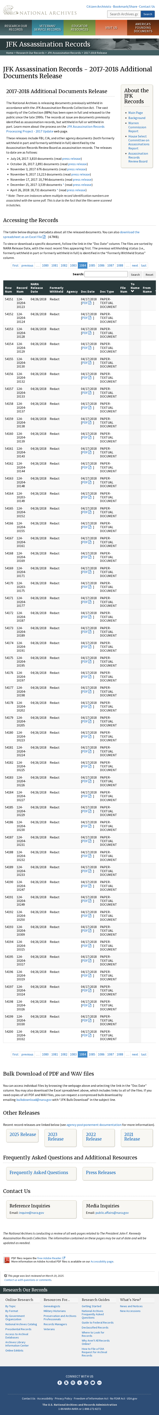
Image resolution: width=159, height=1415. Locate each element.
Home (9, 53)
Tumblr (79, 1382)
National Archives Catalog (21, 1324)
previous (27, 265)
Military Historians (55, 1311)
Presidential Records (18, 1329)
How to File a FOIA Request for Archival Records (94, 1352)
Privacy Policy (63, 1398)
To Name (135, 286)
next (135, 265)
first (15, 265)
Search (147, 14)
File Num (123, 289)
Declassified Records (95, 1327)
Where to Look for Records (93, 1334)
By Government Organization (15, 1317)
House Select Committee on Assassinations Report (138, 142)
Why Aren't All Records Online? (96, 1342)
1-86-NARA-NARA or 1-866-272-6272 (79, 1409)
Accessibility (45, 1398)
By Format (11, 1311)
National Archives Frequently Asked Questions (93, 1314)
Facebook (59, 1382)
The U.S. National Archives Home (39, 10)
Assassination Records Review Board (138, 157)
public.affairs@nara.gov (112, 1213)
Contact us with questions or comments (27, 1280)
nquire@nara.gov (32, 1213)
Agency (72, 291)
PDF (85, 303)
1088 (120, 265)
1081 (54, 265)
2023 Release (56, 1137)
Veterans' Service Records (47, 27)
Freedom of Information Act (91, 1398)
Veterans (49, 1329)
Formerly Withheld (56, 289)
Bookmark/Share (125, 6)
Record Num (22, 289)
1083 (73, 265)
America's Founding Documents (143, 27)
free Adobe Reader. (49, 1258)
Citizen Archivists (99, 6)
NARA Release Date (37, 288)
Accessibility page (102, 1261)
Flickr (99, 1382)
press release (71, 158)
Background (136, 118)
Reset (149, 275)
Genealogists (52, 1306)
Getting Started (91, 1306)
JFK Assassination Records (64, 53)
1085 (92, 265)
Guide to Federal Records (98, 1322)
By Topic (10, 1306)
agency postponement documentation (94, 1125)
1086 (101, 265)
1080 (45, 265)
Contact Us (147, 6)
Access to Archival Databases (16, 1335)
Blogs (92, 1382)
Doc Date (88, 291)
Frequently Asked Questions (39, 1172)
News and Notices (131, 1306)
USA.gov (132, 1398)
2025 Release (23, 1134)
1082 (64, 265)
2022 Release (94, 1137)
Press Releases (101, 1172)
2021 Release (132, 1137)
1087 (110, 265)
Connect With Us (79, 1376)
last (144, 265)
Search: (78, 274)
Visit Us (111, 27)
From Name (147, 289)
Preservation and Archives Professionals (60, 1317)
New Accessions (130, 1311)
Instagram (72, 1382)
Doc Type (107, 291)
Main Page (135, 113)
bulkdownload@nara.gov (34, 1100)
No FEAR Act (117, 1398)
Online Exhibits (14, 1350)
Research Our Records (16, 27)
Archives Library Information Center (17, 1343)
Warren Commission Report (137, 127)
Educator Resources (79, 27)
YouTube (86, 1382)
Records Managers (55, 1324)
